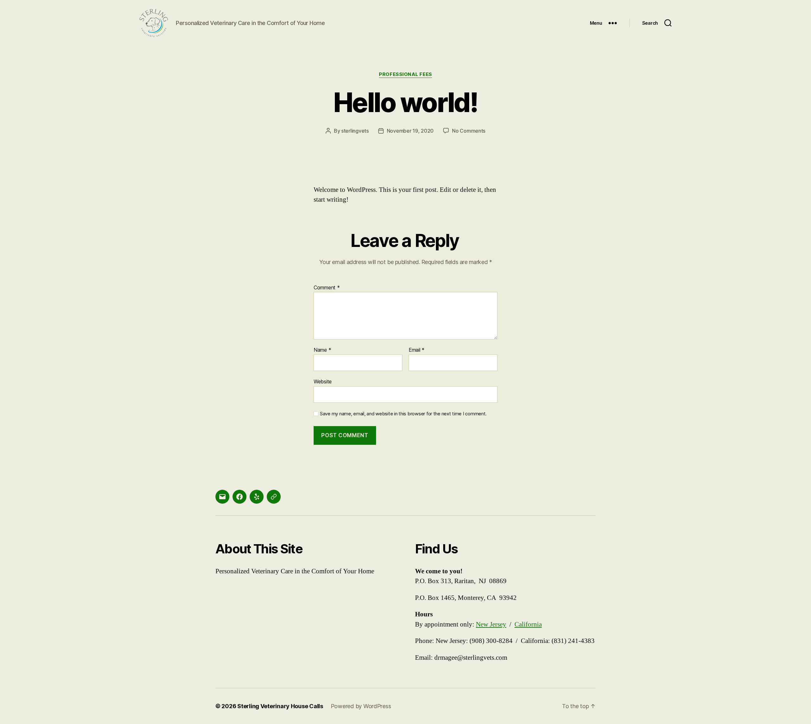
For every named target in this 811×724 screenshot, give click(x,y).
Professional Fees (405, 74)
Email (417, 350)
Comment (327, 288)
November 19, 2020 (410, 131)
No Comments (468, 131)
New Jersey (491, 624)
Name (322, 350)
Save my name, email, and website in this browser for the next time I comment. (403, 414)
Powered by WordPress (361, 706)
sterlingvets (355, 131)
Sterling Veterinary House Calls (280, 706)
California (528, 624)
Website (323, 381)
